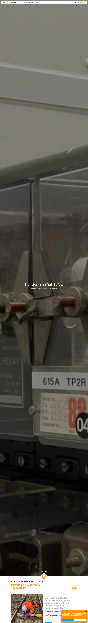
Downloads (28, 2)
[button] (85, 611)
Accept (67, 620)
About (35, 2)
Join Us (31, 2)
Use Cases (20, 2)
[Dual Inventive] (6, 2)
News (24, 2)
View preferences (80, 620)
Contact (37, 2)
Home (12, 2)
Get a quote (83, 2)
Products (15, 2)
